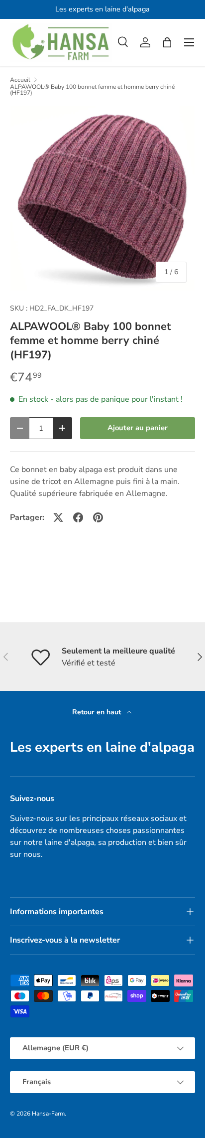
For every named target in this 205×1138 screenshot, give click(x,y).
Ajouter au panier (137, 428)
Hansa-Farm (48, 1114)
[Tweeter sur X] (58, 517)
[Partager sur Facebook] (78, 517)
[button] (167, 42)
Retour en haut (97, 712)
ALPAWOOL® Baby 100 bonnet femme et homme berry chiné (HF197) (92, 90)
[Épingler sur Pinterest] (98, 517)
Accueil (20, 80)
